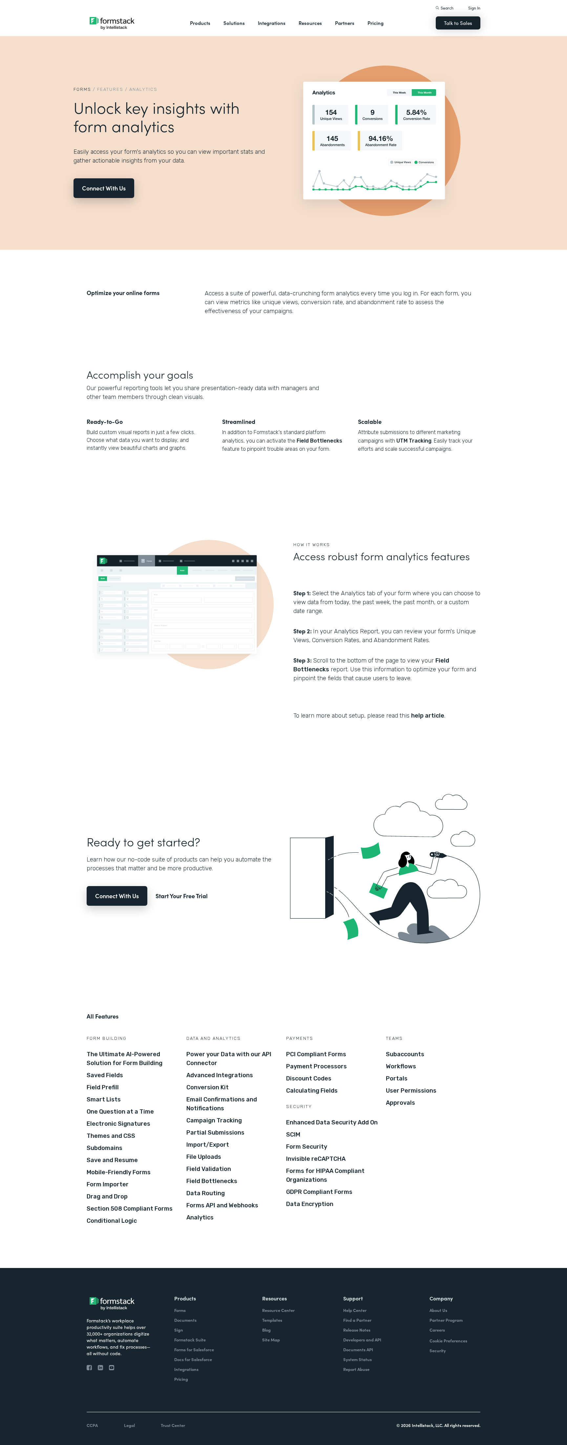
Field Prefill (103, 1087)
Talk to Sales (458, 22)
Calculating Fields (312, 1090)
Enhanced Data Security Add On (332, 1122)
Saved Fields (105, 1075)
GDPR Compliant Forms (319, 1192)
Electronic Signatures (118, 1123)
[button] (200, 23)
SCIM (293, 1134)
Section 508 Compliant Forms (130, 1208)
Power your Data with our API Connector (228, 1059)
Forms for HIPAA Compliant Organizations (325, 1175)
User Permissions (411, 1090)
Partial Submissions (215, 1132)
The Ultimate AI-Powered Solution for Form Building (124, 1059)
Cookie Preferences (448, 1340)
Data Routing (205, 1193)
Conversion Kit (207, 1087)
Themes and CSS (111, 1135)
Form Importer (108, 1184)
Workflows (401, 1066)
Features (110, 89)
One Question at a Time (120, 1111)
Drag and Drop (107, 1196)
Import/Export (207, 1144)
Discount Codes (308, 1078)
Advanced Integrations (219, 1075)
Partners (344, 22)
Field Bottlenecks (319, 441)
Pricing (376, 22)
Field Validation (208, 1169)
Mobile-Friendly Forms (119, 1172)
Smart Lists (104, 1099)
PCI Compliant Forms (316, 1054)
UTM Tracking (413, 441)
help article (427, 715)
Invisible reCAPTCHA (316, 1158)
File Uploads (203, 1156)
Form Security (306, 1146)
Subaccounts (405, 1054)
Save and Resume (112, 1160)
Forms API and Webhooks (222, 1205)
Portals (397, 1078)
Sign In (474, 7)
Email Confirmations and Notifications (221, 1104)
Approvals (400, 1102)
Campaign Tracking (214, 1120)
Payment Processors (316, 1066)
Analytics (200, 1217)
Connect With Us (104, 188)
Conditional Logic (112, 1220)
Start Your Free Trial (182, 896)
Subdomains (104, 1148)
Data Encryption (309, 1204)
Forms (82, 89)
